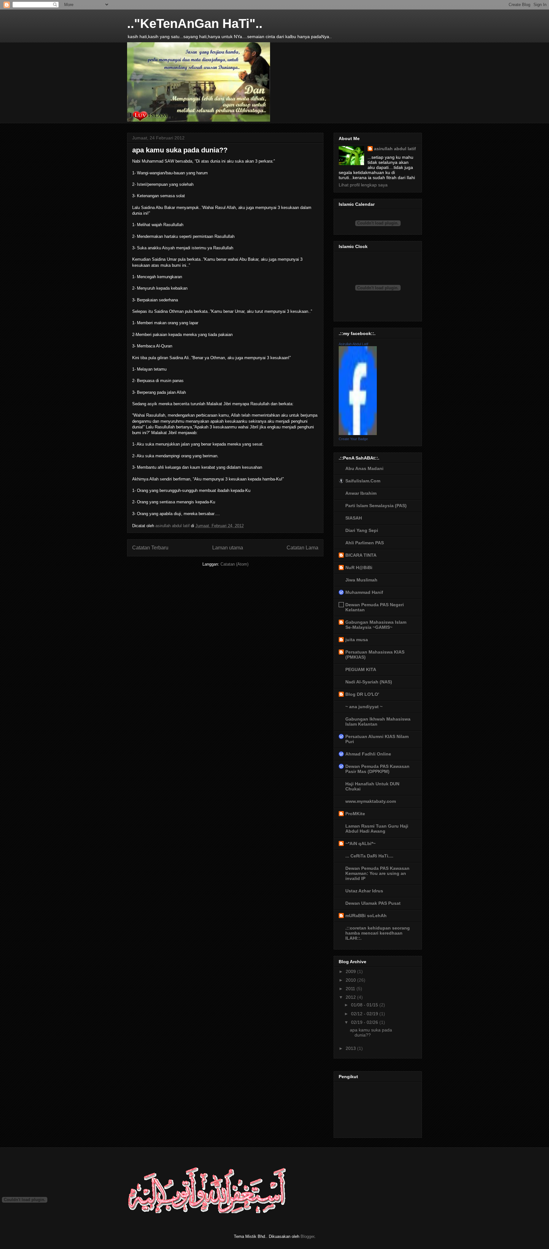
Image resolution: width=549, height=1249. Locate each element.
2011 (351, 988)
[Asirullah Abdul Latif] (358, 433)
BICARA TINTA (360, 555)
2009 (351, 971)
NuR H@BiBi (358, 567)
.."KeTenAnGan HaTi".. (194, 23)
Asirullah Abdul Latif (353, 344)
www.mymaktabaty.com (370, 801)
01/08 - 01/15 (365, 1004)
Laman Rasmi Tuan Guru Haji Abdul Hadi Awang (376, 828)
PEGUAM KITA (360, 669)
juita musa (356, 639)
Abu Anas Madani (364, 468)
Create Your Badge (353, 439)
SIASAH (353, 517)
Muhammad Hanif (364, 592)
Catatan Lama (302, 547)
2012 (351, 997)
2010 (351, 980)
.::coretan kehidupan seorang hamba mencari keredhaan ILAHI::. (377, 933)
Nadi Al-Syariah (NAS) (368, 681)
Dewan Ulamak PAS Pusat (373, 903)
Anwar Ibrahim (360, 493)
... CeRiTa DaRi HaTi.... (369, 855)
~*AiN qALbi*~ (360, 843)
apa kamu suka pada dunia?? (179, 150)
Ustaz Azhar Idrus (364, 890)
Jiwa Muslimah (361, 579)
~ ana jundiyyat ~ (364, 706)
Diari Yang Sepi (361, 530)
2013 (351, 1048)
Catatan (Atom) (234, 564)
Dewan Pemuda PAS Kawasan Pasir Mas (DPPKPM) (377, 769)
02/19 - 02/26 (365, 1022)
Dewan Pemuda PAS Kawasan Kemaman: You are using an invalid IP (377, 873)
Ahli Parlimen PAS (364, 542)
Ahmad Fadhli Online (368, 753)
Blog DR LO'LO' (362, 694)
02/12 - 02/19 (365, 1013)
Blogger (307, 1236)
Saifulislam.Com (362, 480)
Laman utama (227, 547)
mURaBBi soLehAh (366, 915)
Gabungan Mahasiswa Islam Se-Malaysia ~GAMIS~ (375, 625)
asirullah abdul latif (395, 148)
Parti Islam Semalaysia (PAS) (376, 505)
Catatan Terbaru (150, 547)
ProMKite (355, 813)
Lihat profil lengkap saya (363, 184)
